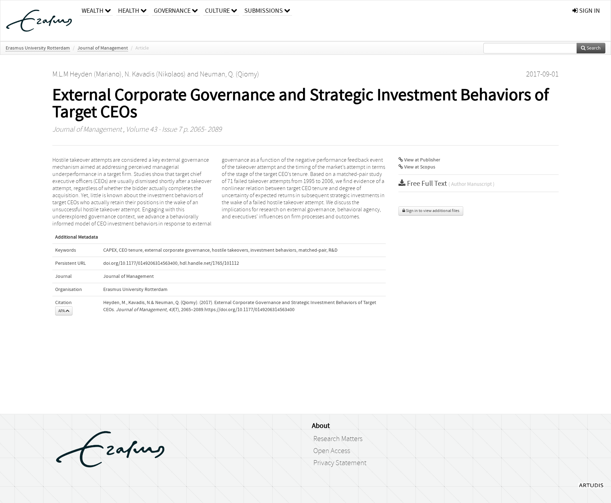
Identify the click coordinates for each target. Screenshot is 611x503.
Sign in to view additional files (432, 210)
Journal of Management (102, 48)
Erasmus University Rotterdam (38, 48)
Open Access (331, 451)
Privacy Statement (339, 463)
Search (593, 48)
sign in (589, 11)
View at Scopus (419, 167)
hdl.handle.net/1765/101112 (209, 263)
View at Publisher (421, 160)
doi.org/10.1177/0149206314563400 (140, 263)
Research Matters (337, 439)
